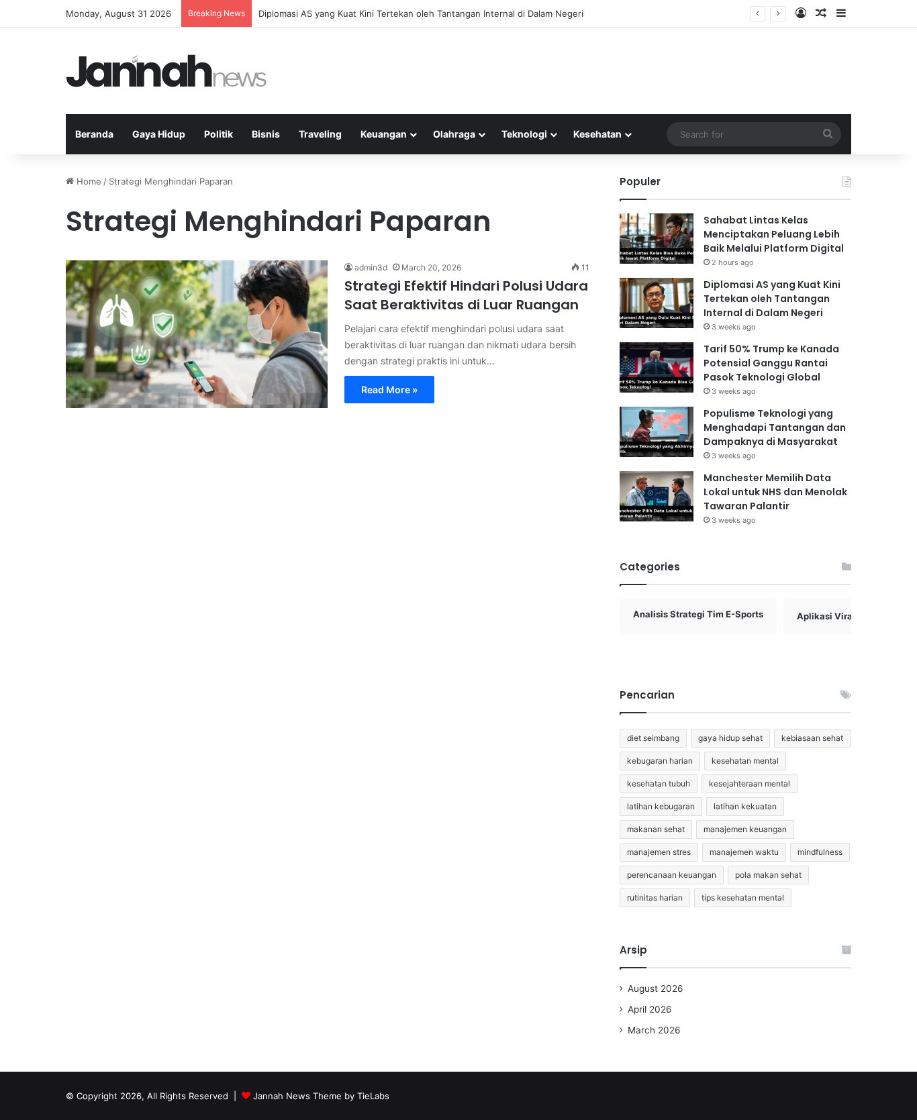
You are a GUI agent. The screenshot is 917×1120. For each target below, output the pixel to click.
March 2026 (654, 1030)
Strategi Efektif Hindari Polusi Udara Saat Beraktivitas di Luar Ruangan (466, 295)
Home (87, 181)
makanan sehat (656, 829)
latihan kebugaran (661, 806)
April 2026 (650, 1009)
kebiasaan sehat (812, 738)
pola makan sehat (768, 875)
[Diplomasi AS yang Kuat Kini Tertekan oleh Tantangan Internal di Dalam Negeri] (656, 303)
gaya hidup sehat (730, 738)
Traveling (320, 134)
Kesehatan (597, 134)
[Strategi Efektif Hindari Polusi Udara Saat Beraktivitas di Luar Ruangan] (197, 334)
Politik (218, 134)
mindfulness (820, 852)
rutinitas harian (655, 898)
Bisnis (266, 134)
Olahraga (454, 134)
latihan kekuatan (745, 806)
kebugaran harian (660, 761)
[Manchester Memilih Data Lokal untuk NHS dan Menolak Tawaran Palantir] (656, 496)
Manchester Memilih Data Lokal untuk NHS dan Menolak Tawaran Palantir (775, 492)
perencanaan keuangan (671, 875)
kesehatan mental (745, 761)
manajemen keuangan (745, 829)
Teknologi (524, 134)
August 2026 (655, 988)
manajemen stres (659, 852)
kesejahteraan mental (749, 783)
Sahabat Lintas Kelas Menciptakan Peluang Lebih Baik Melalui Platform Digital (774, 234)
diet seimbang (653, 738)
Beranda (94, 134)
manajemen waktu (744, 852)
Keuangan (383, 134)
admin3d (370, 267)
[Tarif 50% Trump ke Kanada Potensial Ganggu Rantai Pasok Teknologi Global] (656, 367)
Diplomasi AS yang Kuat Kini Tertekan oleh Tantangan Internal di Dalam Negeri (420, 13)
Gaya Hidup (158, 134)
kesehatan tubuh (658, 783)
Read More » (389, 389)
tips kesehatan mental (743, 898)
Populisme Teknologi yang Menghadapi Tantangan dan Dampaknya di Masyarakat (775, 427)
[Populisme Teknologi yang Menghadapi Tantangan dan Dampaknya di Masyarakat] (656, 432)
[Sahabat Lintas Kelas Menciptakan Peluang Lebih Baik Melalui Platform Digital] (656, 238)
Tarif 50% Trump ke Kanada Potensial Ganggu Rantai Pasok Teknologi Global (771, 363)
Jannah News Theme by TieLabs (321, 1095)
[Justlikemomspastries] (166, 70)
